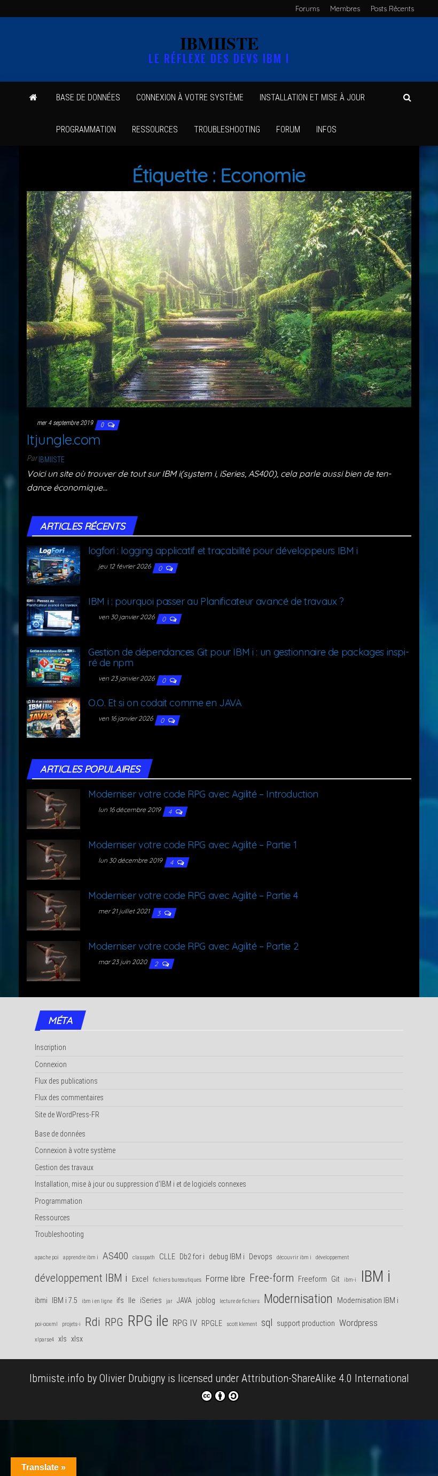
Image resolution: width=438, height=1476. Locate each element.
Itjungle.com (64, 439)
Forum (288, 129)
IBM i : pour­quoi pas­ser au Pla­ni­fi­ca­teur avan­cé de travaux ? (216, 601)
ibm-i (350, 1279)
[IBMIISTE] (33, 98)
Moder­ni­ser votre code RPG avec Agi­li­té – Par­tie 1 (192, 845)
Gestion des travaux (64, 1167)
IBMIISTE (219, 43)
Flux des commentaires (69, 1097)
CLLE (167, 1256)
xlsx (77, 1339)
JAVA (184, 1300)
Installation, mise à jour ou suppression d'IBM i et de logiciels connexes (140, 1184)
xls (62, 1339)
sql (266, 1322)
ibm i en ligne (97, 1301)
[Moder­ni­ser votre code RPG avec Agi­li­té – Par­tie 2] (53, 959)
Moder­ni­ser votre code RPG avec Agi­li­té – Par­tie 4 (193, 895)
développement (332, 1257)
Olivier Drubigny (132, 1378)
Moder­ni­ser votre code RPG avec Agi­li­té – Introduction (203, 794)
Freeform (312, 1279)
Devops (260, 1256)
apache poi (47, 1257)
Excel (140, 1279)
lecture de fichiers (240, 1301)
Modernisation (298, 1298)
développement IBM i (81, 1278)
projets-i (71, 1324)
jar (169, 1301)
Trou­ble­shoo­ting (227, 129)
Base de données (88, 97)
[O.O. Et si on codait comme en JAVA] (53, 717)
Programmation (58, 1201)
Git (335, 1279)
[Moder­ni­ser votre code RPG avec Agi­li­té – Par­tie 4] (53, 909)
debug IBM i (227, 1256)
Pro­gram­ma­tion (86, 129)
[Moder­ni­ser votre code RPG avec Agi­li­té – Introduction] (53, 807)
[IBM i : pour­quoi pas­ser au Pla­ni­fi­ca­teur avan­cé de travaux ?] (53, 615)
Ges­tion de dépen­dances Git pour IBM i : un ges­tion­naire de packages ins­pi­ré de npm (248, 657)
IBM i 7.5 (64, 1300)
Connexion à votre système (190, 97)
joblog (205, 1300)
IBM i (375, 1276)
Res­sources (155, 129)
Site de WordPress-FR (67, 1114)
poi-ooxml (46, 1324)
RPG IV (185, 1322)
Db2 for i (192, 1256)
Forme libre (225, 1278)
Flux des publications (66, 1081)
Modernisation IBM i (367, 1300)
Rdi (92, 1322)
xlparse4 (44, 1339)
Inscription (50, 1047)
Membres (345, 8)
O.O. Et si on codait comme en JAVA (165, 703)
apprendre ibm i (80, 1257)
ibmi (41, 1300)
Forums (307, 8)
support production (306, 1323)
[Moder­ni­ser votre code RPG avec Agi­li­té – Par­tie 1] (53, 858)
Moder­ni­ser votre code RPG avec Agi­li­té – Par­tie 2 (193, 946)
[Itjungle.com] (219, 297)
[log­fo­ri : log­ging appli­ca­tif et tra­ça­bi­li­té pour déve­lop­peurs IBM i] (53, 564)
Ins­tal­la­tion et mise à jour (312, 97)
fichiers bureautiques (177, 1279)
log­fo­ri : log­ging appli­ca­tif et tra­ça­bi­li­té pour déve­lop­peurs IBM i (223, 550)
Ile (132, 1300)
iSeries (151, 1300)
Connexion (51, 1064)
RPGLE (211, 1323)
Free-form (271, 1278)
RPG (114, 1322)
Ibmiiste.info (56, 1378)
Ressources (52, 1217)
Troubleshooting (59, 1234)
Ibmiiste (51, 459)
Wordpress (358, 1322)
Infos (326, 129)
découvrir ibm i (294, 1257)
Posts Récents (392, 8)
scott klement (241, 1324)
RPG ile (148, 1321)
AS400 (115, 1256)
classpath (143, 1257)
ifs (120, 1300)
